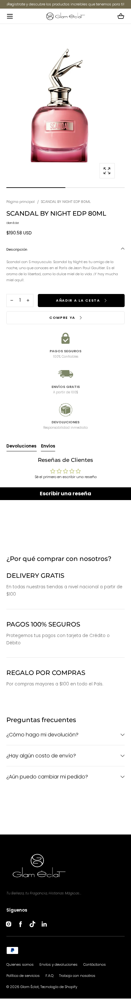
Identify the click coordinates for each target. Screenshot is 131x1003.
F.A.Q (49, 975)
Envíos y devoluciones (58, 964)
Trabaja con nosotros (77, 975)
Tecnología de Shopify (58, 986)
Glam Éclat (29, 986)
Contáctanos (94, 964)
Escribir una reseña (65, 493)
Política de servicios (23, 975)
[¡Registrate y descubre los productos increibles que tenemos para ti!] (65, 4)
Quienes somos (20, 964)
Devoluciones (21, 446)
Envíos (48, 446)
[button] (9, 16)
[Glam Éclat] (65, 16)
